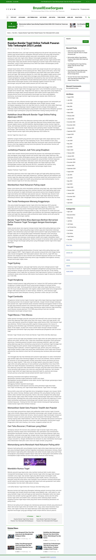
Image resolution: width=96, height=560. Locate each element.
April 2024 (69, 184)
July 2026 (69, 100)
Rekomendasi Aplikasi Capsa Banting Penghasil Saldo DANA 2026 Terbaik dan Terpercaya (30, 24)
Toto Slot (13, 17)
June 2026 (69, 103)
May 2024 (69, 181)
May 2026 (69, 106)
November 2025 (71, 125)
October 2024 (70, 165)
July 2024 (69, 174)
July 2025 (69, 137)
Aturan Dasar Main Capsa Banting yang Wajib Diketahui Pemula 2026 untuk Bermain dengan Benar (56, 1)
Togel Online (61, 17)
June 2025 (69, 140)
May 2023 (69, 199)
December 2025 (71, 122)
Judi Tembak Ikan (32, 17)
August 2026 (70, 97)
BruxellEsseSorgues (48, 8)
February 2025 (70, 153)
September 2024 (71, 168)
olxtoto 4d (69, 252)
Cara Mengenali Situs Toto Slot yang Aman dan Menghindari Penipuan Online (24, 534)
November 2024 (71, 162)
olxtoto (68, 260)
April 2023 (69, 202)
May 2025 (69, 143)
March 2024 (70, 187)
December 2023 (71, 196)
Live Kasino (22, 17)
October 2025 (70, 128)
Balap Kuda (78, 17)
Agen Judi (70, 17)
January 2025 (70, 156)
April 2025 (69, 146)
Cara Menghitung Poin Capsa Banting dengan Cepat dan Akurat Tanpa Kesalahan (77, 65)
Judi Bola (69, 221)
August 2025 (70, 134)
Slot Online (43, 17)
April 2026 (69, 109)
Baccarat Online (71, 214)
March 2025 (70, 150)
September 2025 (71, 131)
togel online (69, 271)
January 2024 (70, 193)
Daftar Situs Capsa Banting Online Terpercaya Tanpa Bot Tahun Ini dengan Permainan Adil (77, 52)
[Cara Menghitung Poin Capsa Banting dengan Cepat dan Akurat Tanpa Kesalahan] (60, 26)
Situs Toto (69, 245)
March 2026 (70, 112)
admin (10, 49)
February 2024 (70, 190)
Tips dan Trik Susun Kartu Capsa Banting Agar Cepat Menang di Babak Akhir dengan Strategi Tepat (78, 78)
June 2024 (69, 178)
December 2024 (71, 159)
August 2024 (70, 171)
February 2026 (70, 115)
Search (68, 38)
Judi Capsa (52, 17)
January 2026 (70, 118)
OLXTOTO (53, 557)
